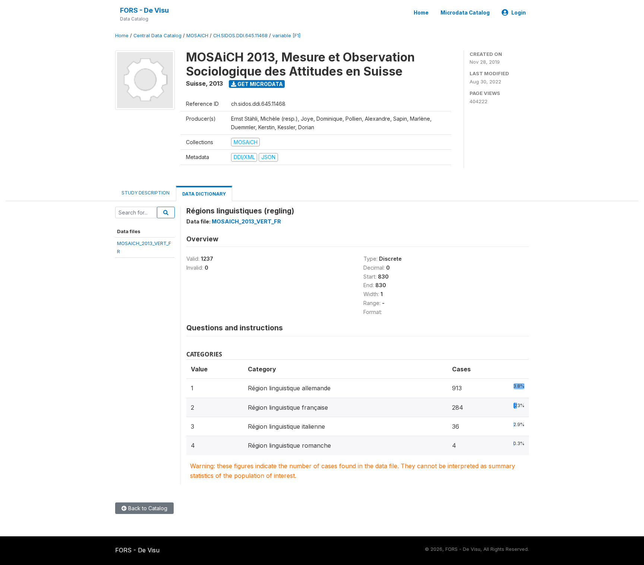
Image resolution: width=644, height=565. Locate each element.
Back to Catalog (147, 508)
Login (518, 13)
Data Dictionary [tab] (204, 194)
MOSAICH (197, 35)
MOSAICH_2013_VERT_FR (246, 221)
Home (421, 13)
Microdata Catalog (465, 13)
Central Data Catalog (157, 35)
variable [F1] (286, 35)
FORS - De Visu (144, 10)
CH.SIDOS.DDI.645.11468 (240, 35)
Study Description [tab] (145, 193)
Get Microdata (259, 84)
